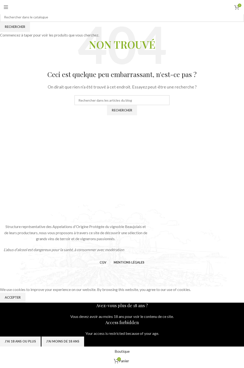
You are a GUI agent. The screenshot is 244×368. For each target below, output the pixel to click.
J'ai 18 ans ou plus (20, 341)
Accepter (13, 297)
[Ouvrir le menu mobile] (6, 7)
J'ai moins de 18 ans (62, 341)
